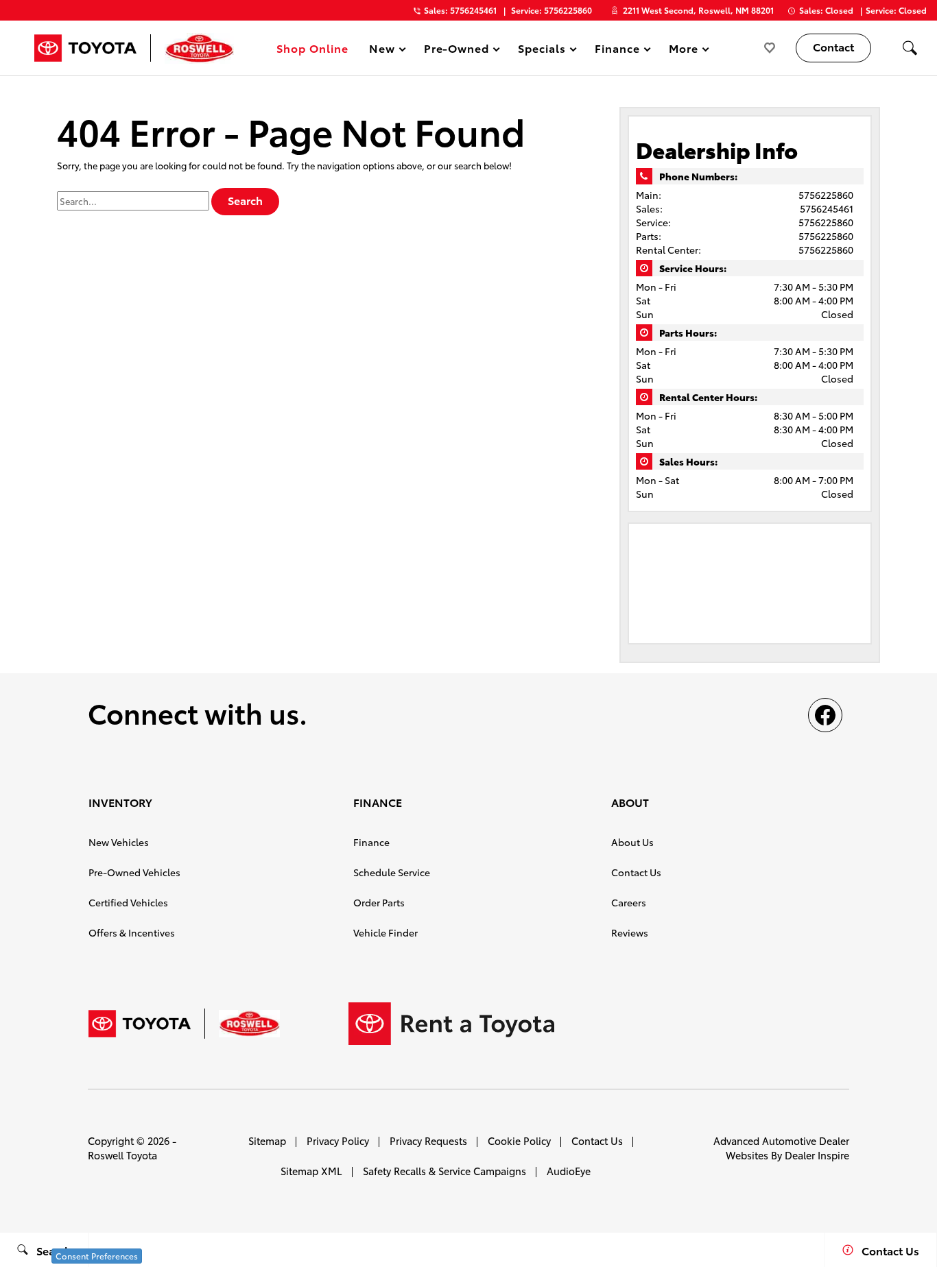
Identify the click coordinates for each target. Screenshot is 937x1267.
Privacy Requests (428, 1140)
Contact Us (636, 872)
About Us (632, 842)
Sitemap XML (311, 1170)
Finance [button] (617, 50)
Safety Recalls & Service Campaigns (444, 1170)
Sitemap (267, 1140)
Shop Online (312, 48)
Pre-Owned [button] (456, 50)
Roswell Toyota (122, 1155)
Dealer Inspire (817, 1155)
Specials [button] (541, 50)
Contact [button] (833, 46)
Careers (628, 902)
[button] (909, 48)
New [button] (384, 50)
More (684, 50)
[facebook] (825, 715)
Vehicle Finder (385, 932)
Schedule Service (391, 872)
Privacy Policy (338, 1140)
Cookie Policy (519, 1140)
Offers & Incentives (131, 932)
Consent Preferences (97, 1256)
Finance (371, 842)
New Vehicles (118, 842)
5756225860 (825, 195)
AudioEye (569, 1170)
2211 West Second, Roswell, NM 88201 (698, 10)
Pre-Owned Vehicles (134, 872)
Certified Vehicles (128, 902)
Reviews (629, 932)
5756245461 (826, 208)
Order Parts (379, 902)
